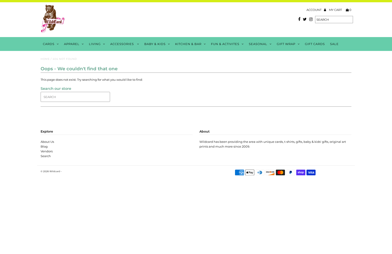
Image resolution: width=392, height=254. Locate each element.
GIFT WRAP (286, 44)
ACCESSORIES (122, 44)
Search (46, 156)
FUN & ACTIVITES (225, 44)
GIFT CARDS (315, 44)
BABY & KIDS (155, 44)
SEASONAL (258, 44)
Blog (44, 146)
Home (45, 58)
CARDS (48, 44)
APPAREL (71, 44)
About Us (47, 141)
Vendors (47, 151)
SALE (334, 44)
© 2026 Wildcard (50, 171)
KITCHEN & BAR (188, 44)
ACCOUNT (314, 10)
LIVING (95, 44)
